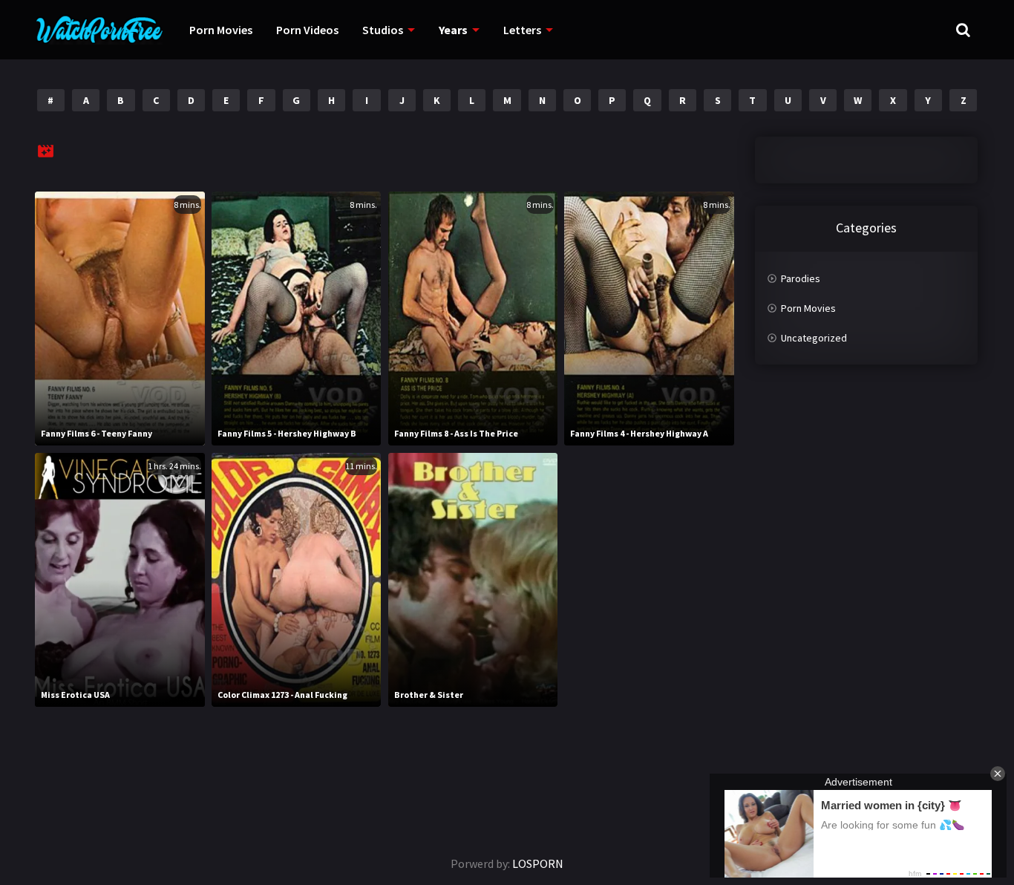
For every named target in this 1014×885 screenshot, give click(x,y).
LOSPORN (537, 863)
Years (453, 29)
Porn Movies (220, 29)
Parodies (800, 278)
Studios (382, 29)
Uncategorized (814, 337)
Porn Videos (307, 29)
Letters (522, 29)
